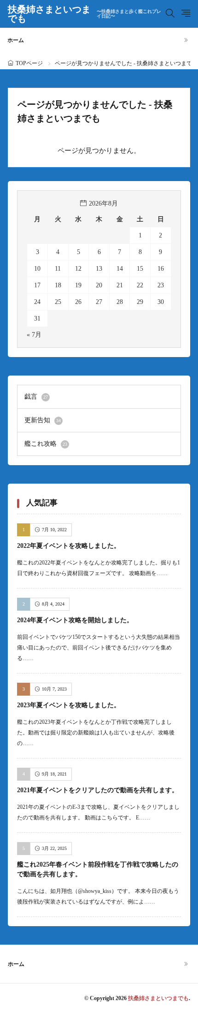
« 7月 (34, 334)
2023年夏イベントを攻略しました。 (68, 705)
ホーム (15, 40)
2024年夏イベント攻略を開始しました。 (75, 620)
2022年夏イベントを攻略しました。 (68, 545)
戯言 (36, 396)
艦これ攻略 (45, 443)
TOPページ (29, 63)
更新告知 (42, 420)
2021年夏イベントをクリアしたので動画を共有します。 (97, 790)
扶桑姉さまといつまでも (84, 14)
